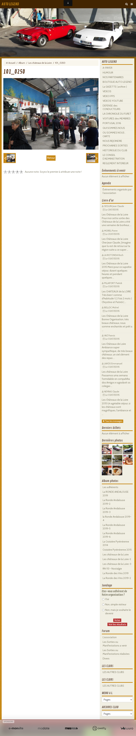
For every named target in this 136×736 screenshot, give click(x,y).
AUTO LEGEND (10, 4)
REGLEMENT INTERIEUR (115, 163)
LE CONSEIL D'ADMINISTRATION (114, 157)
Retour (51, 157)
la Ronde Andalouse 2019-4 (117, 518)
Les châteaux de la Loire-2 (117, 559)
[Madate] (43, 728)
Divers (106, 658)
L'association (110, 637)
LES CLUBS (107, 666)
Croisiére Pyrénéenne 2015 (117, 549)
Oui (107, 599)
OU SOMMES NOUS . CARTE (114, 134)
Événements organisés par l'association (117, 191)
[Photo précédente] (9, 158)
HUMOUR (108, 72)
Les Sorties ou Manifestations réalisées (116, 652)
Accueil (11, 63)
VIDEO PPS (109, 96)
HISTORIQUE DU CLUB (115, 150)
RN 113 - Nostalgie (112, 568)
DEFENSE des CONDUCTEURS (111, 107)
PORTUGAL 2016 (112, 123)
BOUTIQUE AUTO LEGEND (117, 81)
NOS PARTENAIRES (113, 77)
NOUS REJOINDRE (112, 140)
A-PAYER (107, 67)
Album (22, 63)
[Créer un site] (15, 728)
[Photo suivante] (92, 158)
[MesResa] (71, 728)
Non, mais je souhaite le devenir (118, 611)
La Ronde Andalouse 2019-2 (114, 502)
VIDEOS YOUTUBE (113, 100)
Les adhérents (110, 487)
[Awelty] (99, 728)
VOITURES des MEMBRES (117, 118)
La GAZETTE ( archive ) (115, 86)
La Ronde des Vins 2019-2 (117, 578)
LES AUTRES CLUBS (113, 672)
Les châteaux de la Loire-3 (117, 564)
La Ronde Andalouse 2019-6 (114, 535)
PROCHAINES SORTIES (115, 145)
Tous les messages (113, 421)
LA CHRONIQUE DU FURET (117, 113)
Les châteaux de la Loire (40, 63)
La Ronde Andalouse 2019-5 (114, 527)
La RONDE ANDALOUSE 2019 (116, 493)
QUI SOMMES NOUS (114, 128)
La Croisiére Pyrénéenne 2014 (116, 543)
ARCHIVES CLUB (110, 707)
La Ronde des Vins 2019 (116, 573)
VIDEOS (107, 91)
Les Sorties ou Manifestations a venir (115, 643)
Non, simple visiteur (115, 604)
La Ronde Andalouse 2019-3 (114, 510)
